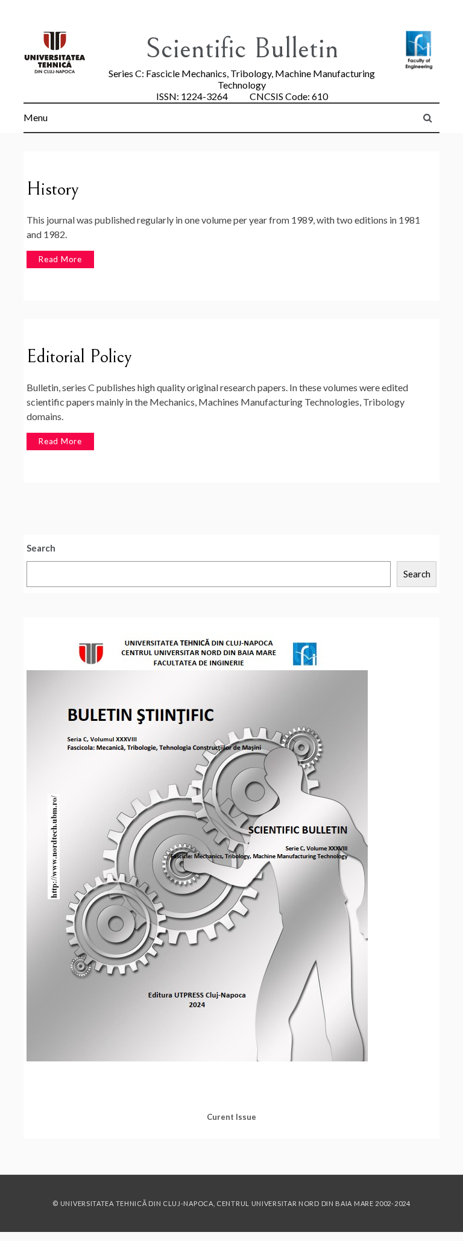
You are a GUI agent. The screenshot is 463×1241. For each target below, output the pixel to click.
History (53, 189)
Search (41, 547)
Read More (60, 259)
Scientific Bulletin (242, 48)
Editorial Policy (79, 357)
